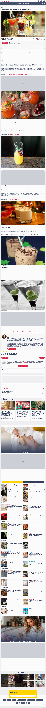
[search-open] (44, 3)
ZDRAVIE (8, 513)
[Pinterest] (43, 1)
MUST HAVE (31, 505)
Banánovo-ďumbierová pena (14, 134)
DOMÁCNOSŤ (9, 570)
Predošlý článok (4, 357)
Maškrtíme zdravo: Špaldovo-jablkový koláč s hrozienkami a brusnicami (22, 331)
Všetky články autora (12, 348)
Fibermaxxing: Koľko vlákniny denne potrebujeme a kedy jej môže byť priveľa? (36, 497)
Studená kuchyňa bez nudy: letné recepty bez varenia (36, 601)
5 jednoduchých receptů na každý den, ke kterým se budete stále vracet (36, 535)
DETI (8, 560)
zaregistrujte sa (24, 362)
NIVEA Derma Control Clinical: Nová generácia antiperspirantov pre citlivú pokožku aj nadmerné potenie (35, 554)
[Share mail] (16, 354)
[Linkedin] (44, 1)
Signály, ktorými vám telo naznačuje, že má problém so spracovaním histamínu (36, 516)
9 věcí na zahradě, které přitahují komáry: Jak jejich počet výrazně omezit (14, 534)
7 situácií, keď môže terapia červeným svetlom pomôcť (14, 515)
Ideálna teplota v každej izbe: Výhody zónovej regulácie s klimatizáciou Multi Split (36, 591)
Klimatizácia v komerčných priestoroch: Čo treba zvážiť (36, 582)
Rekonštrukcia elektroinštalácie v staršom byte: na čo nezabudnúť (14, 581)
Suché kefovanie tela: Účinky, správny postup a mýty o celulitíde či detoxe (14, 497)
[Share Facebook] (5, 354)
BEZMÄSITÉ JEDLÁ (32, 599)
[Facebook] (38, 1)
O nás (5, 700)
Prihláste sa (8, 361)
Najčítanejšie (12, 482)
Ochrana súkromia (31, 700)
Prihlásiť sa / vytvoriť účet (23, 366)
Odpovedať (6, 388)
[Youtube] (40, 1)
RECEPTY (23, 3)
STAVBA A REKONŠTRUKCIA (12, 579)
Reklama (14, 700)
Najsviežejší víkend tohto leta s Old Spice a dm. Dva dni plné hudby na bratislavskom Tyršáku (36, 485)
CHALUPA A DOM (10, 589)
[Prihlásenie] (42, 3)
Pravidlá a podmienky (22, 700)
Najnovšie (33, 482)
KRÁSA (17, 3)
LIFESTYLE (19, 3)
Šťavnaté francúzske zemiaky (14, 199)
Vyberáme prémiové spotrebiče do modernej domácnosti (15, 600)
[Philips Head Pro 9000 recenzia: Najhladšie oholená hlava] (40, 677)
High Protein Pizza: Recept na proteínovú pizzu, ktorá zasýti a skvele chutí (14, 525)
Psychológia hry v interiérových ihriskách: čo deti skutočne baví (14, 562)
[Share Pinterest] (12, 354)
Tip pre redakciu (39, 700)
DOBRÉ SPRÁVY (9, 551)
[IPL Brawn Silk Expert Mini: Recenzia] (40, 684)
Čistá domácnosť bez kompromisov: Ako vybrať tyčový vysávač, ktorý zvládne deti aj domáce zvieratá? (15, 610)
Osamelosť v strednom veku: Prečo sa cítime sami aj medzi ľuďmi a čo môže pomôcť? (15, 491)
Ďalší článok (42, 357)
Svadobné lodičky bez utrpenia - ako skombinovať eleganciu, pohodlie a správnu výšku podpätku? (15, 506)
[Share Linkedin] (14, 354)
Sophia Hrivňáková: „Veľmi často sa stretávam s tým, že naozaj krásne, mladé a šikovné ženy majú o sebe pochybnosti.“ (15, 485)
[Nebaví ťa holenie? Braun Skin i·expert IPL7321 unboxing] (28, 684)
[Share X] (10, 354)
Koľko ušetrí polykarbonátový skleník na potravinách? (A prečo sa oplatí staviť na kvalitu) (36, 563)
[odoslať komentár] (42, 382)
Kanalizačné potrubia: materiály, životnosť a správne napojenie (15, 591)
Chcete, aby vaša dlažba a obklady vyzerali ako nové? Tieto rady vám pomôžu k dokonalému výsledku (14, 572)
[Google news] (26, 703)
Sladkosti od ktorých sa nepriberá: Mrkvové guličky (18, 74)
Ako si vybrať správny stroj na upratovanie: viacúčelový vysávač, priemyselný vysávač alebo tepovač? (36, 573)
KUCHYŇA (9, 598)
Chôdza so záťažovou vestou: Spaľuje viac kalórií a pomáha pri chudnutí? (36, 491)
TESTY (26, 3)
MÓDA (28, 3)
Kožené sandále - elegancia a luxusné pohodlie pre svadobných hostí (35, 507)
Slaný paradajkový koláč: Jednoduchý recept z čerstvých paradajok (36, 526)
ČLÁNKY (8, 542)
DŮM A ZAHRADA (10, 532)
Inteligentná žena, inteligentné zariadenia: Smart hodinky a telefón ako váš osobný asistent (36, 545)
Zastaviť (4, 47)
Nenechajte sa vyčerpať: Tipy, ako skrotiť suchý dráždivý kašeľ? (14, 544)
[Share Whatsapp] (7, 354)
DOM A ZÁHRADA (32, 561)
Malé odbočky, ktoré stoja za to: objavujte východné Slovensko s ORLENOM (14, 553)
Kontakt (9, 700)
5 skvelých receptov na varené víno (15, 278)
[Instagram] (41, 1)
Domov (2, 7)
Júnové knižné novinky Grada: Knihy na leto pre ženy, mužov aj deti (36, 610)
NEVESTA (8, 504)
